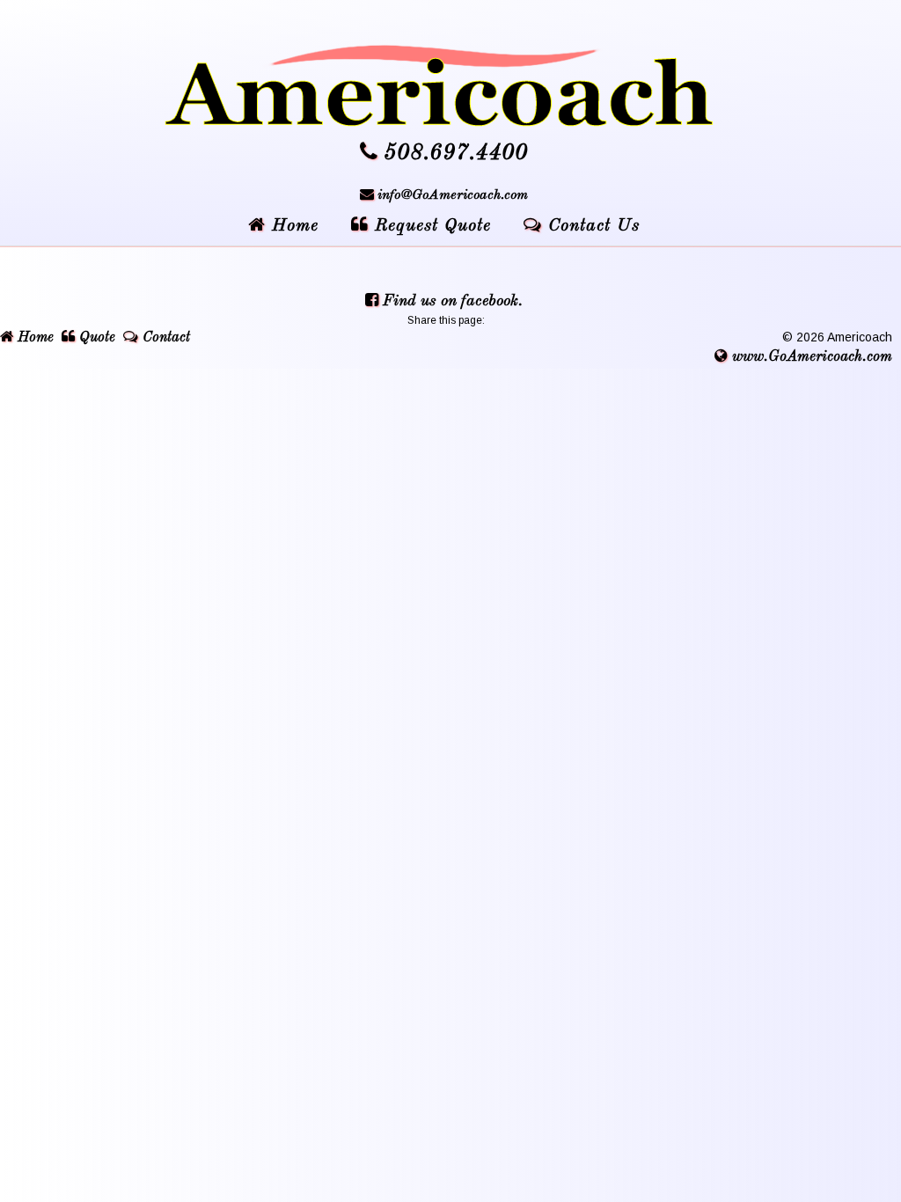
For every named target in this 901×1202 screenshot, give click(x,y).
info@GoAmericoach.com (452, 195)
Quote (95, 337)
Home (33, 337)
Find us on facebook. (450, 301)
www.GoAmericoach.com (810, 356)
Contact (164, 337)
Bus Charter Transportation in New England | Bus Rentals (450, 86)
